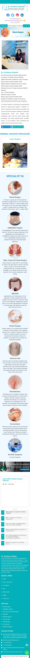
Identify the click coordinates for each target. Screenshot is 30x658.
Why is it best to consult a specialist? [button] (14, 518)
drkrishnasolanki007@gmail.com (14, 20)
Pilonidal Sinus (15, 392)
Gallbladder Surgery (15, 228)
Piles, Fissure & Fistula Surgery (15, 260)
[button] (2, 32)
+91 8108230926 (14, 19)
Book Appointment (18, 126)
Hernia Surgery (15, 197)
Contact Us (6, 598)
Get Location (14, 22)
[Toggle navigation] (27, 1)
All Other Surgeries (15, 455)
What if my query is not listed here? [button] (15, 543)
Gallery (4, 595)
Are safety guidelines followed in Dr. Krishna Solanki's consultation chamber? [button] (16, 537)
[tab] (15, 512)
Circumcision (15, 424)
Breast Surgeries (7, 616)
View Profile (7, 126)
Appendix (15, 293)
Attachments (6, 592)
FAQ (4, 588)
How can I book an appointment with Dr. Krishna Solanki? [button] (15, 524)
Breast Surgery (15, 326)
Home (4, 579)
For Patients (6, 585)
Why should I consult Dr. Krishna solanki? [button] (16, 512)
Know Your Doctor (7, 582)
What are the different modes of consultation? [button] (16, 530)
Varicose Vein (15, 358)
